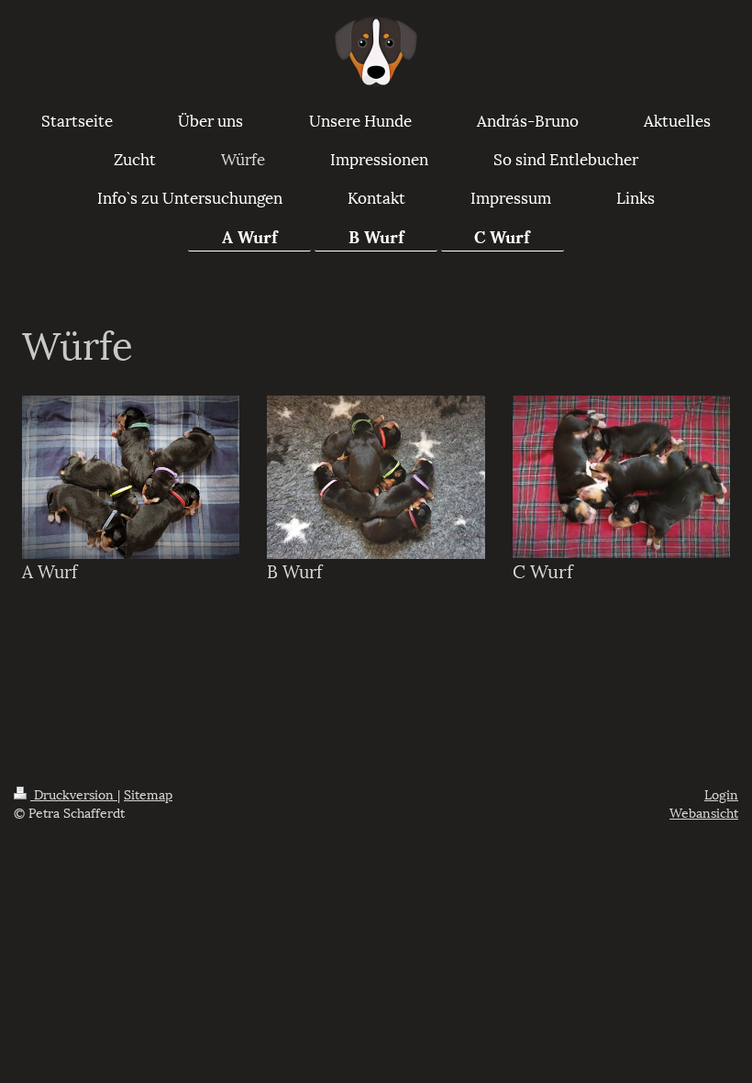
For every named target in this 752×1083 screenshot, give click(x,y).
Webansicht (703, 811)
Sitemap (148, 793)
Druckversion (73, 793)
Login (721, 793)
